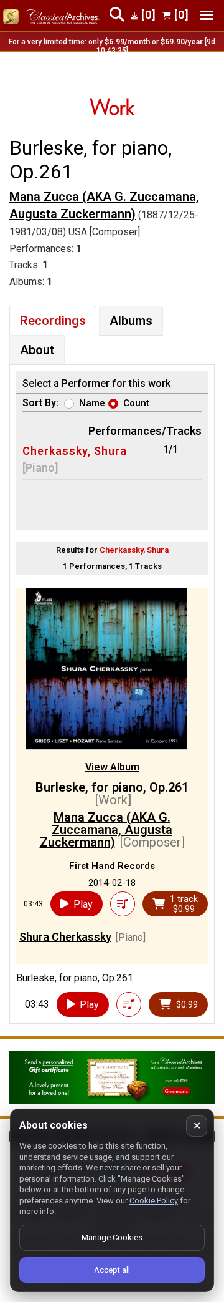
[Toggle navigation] (206, 15)
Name (92, 403)
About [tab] (37, 350)
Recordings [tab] (53, 320)
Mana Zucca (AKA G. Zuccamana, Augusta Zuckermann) (104, 205)
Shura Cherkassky (65, 936)
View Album (112, 767)
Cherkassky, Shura (74, 450)
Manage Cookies (112, 1237)
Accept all (112, 1270)
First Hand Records (112, 866)
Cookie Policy (153, 1200)
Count (136, 403)
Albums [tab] (131, 320)
